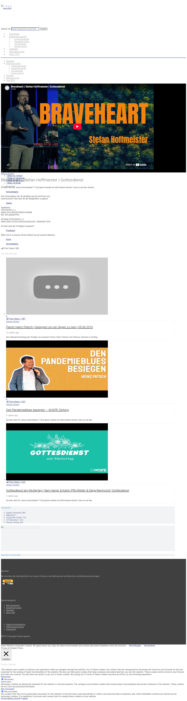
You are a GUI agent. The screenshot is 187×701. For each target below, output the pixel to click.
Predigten (10, 230)
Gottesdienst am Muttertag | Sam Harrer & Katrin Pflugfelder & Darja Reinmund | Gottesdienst (67, 490)
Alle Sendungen (13, 605)
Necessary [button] (6, 677)
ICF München (14, 520)
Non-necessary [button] (8, 689)
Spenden (10, 610)
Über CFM (10, 612)
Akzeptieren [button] (149, 645)
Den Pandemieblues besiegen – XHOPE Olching (37, 410)
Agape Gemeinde (15, 513)
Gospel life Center (16, 517)
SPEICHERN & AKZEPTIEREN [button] (14, 699)
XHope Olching (7, 173)
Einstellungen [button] (135, 645)
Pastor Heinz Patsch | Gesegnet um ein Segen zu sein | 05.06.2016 (49, 327)
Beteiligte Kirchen (13, 608)
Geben (9, 203)
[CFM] (6, 7)
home (8, 239)
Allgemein (11, 515)
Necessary (9, 679)
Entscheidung (12, 192)
